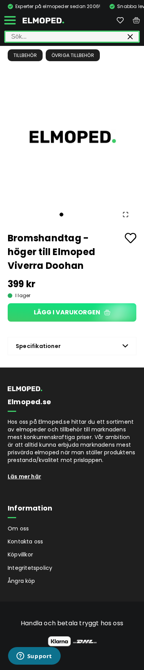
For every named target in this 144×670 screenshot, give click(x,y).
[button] (72, 137)
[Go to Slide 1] (61, 214)
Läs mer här (24, 476)
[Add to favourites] (130, 238)
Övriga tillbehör (72, 55)
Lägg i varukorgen (67, 312)
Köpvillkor (20, 554)
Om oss (18, 528)
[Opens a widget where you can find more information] (34, 656)
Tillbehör (25, 55)
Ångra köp (21, 581)
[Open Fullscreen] (125, 214)
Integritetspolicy (30, 568)
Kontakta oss (25, 541)
